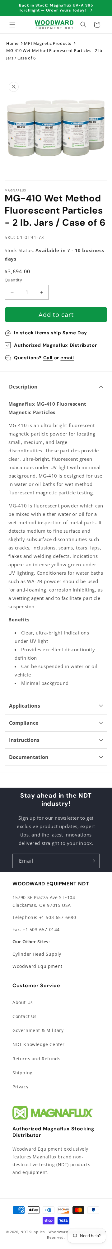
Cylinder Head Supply (36, 954)
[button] (12, 24)
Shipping (22, 1073)
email (67, 358)
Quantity (13, 280)
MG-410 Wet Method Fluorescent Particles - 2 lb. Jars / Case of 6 (54, 54)
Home (12, 43)
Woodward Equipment (37, 966)
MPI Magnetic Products (47, 43)
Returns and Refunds (36, 1059)
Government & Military (38, 1030)
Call (48, 358)
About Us (22, 1002)
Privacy (20, 1087)
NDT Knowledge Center (38, 1044)
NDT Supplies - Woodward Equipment (55, 1231)
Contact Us (24, 1016)
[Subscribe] (92, 861)
